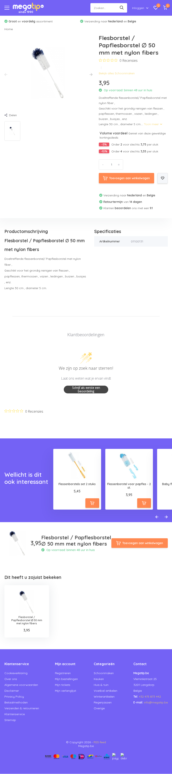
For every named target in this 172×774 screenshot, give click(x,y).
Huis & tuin (101, 685)
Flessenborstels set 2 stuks (77, 484)
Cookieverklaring (15, 673)
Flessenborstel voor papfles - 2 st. (129, 485)
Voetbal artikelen (105, 691)
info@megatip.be (156, 702)
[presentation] (5, 75)
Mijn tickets (62, 685)
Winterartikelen (104, 696)
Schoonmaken (104, 673)
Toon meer (152, 124)
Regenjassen (103, 702)
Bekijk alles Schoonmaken (117, 73)
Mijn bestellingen (66, 679)
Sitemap (10, 720)
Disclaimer (11, 691)
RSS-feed (100, 742)
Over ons (10, 679)
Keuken (99, 679)
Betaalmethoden (16, 702)
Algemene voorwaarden (21, 685)
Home (8, 29)
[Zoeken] (122, 8)
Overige (99, 708)
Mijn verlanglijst (65, 691)
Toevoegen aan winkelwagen (129, 178)
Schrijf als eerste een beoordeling (86, 389)
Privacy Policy (14, 696)
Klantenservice (14, 714)
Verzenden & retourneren (21, 708)
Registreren (63, 673)
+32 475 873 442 (150, 696)
